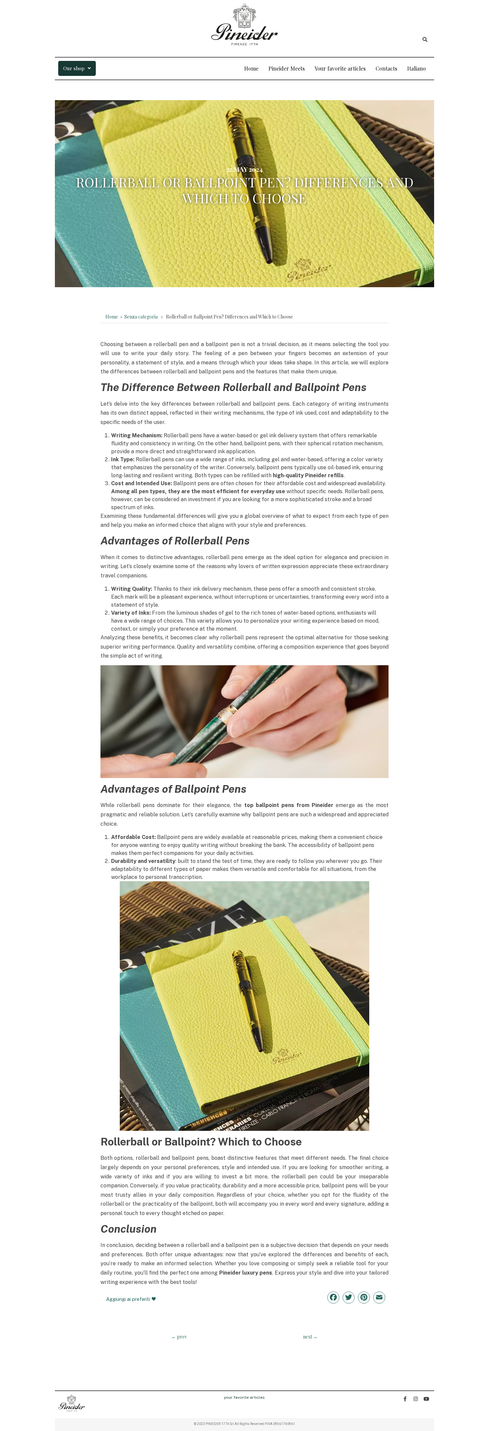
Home (251, 68)
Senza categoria (141, 316)
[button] (77, 68)
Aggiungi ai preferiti (128, 1299)
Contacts (386, 68)
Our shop (73, 68)
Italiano (416, 68)
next (310, 1336)
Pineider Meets (286, 68)
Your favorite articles (340, 68)
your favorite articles (244, 1397)
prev (179, 1336)
